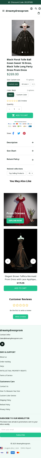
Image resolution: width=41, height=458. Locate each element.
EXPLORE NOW (15, 220)
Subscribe (20, 435)
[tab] (22, 52)
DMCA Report (26, 448)
